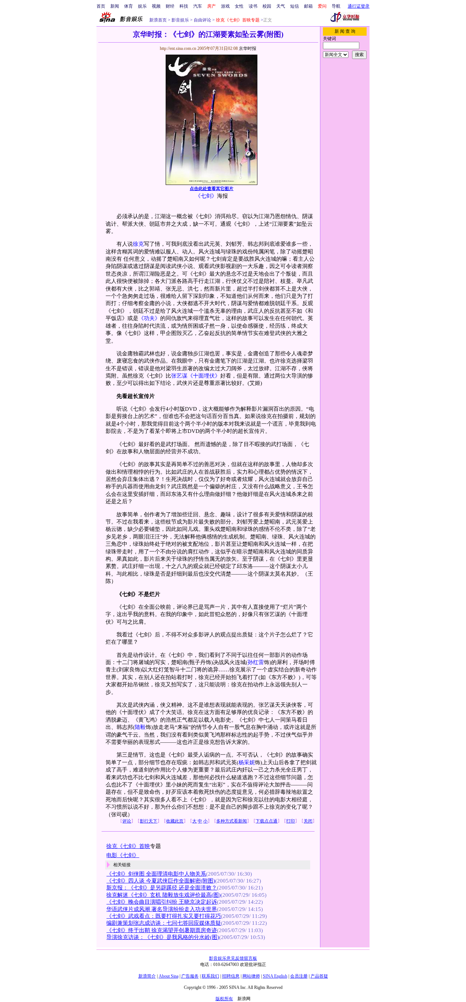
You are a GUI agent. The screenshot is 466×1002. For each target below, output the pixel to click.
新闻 (114, 6)
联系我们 (210, 976)
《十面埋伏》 (203, 376)
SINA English (275, 976)
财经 (170, 6)
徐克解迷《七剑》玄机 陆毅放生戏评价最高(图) (163, 895)
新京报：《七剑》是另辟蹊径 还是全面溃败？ (161, 888)
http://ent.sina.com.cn (178, 48)
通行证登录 (359, 6)
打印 (290, 821)
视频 (156, 6)
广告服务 (190, 976)
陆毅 (140, 727)
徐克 (138, 244)
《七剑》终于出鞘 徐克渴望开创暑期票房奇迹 (161, 930)
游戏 (225, 6)
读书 (253, 6)
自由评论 (202, 20)
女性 (239, 6)
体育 (128, 6)
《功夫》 (149, 318)
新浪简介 (147, 976)
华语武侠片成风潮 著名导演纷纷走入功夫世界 (161, 909)
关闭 (308, 821)
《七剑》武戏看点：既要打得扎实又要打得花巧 (163, 916)
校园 (266, 6)
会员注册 (299, 976)
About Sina (168, 976)
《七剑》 (206, 196)
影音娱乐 (180, 20)
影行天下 (148, 821)
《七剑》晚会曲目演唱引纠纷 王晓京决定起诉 (161, 902)
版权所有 (224, 998)
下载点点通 (266, 821)
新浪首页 (158, 20)
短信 (294, 6)
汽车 (197, 6)
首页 (100, 6)
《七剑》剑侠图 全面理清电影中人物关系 (156, 874)
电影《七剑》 (122, 855)
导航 (336, 6)
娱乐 (142, 6)
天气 (280, 6)
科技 (183, 6)
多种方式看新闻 (231, 821)
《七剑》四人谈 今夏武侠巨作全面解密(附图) (160, 881)
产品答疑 (319, 976)
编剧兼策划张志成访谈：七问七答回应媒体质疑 (163, 923)
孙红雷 (256, 662)
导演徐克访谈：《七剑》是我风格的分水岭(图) (162, 937)
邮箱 (308, 6)
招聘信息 (231, 976)
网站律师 (251, 976)
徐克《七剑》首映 (128, 846)
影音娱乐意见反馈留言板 (233, 958)
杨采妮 (246, 762)
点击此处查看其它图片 (211, 188)
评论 (126, 821)
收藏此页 (174, 821)
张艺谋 (179, 376)
